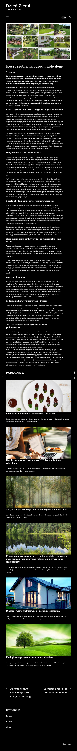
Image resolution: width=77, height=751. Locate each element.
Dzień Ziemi (18, 5)
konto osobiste (43, 352)
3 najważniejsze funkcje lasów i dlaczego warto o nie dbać (36, 509)
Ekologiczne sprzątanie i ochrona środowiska (29, 657)
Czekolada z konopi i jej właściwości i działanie (30, 413)
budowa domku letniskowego (45, 360)
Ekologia (12, 72)
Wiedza (8, 727)
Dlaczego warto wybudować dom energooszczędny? (33, 610)
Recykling (9, 721)
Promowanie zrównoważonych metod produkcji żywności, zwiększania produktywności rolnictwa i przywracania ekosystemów (36, 559)
